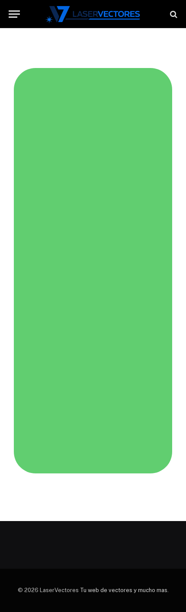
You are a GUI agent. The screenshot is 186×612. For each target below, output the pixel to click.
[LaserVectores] (93, 14)
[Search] (172, 14)
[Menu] (14, 14)
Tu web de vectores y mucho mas (123, 590)
